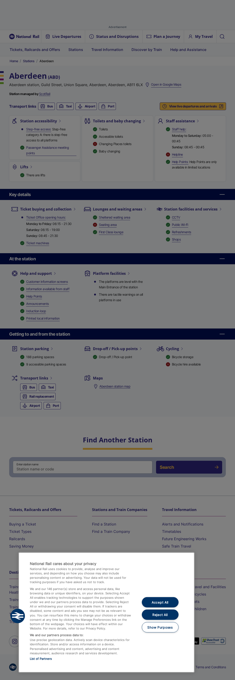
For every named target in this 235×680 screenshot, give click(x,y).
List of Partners (41, 658)
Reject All (160, 615)
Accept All (160, 602)
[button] (17, 616)
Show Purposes (160, 627)
